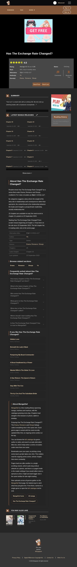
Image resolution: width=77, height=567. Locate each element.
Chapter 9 (9, 150)
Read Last (45, 84)
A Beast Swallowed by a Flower (21, 362)
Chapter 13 (9, 131)
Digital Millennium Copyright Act (33, 557)
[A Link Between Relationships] (9, 520)
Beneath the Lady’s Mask (19, 347)
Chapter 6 (30, 157)
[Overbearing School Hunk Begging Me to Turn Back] (20, 520)
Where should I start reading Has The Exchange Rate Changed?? (23, 317)
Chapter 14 (30, 122)
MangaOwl (14, 408)
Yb (20, 75)
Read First (36, 84)
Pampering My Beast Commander (22, 355)
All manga (31, 496)
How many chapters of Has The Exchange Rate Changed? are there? (25, 280)
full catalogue (29, 439)
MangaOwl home (18, 496)
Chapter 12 (30, 131)
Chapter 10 (30, 141)
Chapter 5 (9, 166)
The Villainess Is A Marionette (44, 516)
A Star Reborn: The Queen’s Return (22, 378)
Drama (22, 78)
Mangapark (38, 551)
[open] (69, 3)
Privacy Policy (16, 557)
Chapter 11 (9, 141)
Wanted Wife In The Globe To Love (22, 370)
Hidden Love (14, 339)
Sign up (66, 12)
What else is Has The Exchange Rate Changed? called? (23, 309)
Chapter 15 (9, 122)
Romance (10, 10)
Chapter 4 (30, 166)
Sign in (67, 8)
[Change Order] (37, 115)
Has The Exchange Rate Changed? (24, 501)
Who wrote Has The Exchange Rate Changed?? (23, 295)
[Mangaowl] (8, 2)
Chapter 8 (30, 150)
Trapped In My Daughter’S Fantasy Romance (32, 518)
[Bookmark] (69, 72)
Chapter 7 (9, 157)
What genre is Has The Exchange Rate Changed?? (24, 302)
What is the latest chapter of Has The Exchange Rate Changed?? (23, 287)
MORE (31, 10)
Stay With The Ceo (16, 386)
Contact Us (50, 557)
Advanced (61, 3)
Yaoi (21, 10)
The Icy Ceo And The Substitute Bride (23, 393)
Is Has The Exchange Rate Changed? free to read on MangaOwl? (25, 324)
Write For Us (61, 557)
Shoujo (34, 78)
